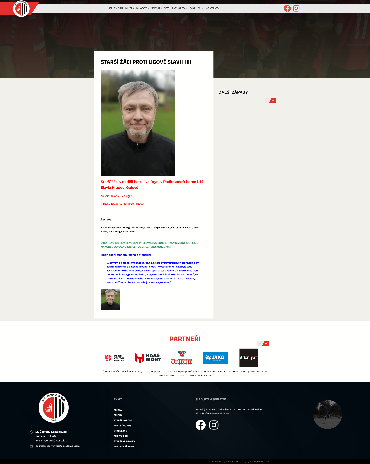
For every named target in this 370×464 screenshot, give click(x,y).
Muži (128, 8)
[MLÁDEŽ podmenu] (148, 8)
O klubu (195, 8)
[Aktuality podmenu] (186, 8)
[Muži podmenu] (133, 8)
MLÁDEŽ (141, 8)
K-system (257, 461)
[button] (179, 364)
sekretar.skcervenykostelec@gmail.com (58, 445)
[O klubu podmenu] (202, 8)
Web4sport (232, 461)
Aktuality (178, 8)
